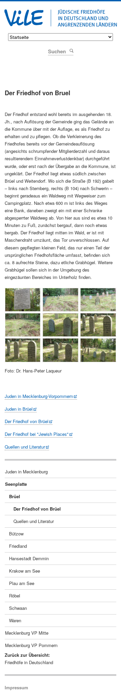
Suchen (71, 50)
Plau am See (21, 583)
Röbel (14, 595)
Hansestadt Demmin (29, 558)
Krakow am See (24, 571)
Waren (15, 620)
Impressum (16, 687)
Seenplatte (16, 484)
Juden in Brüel (19, 409)
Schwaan (18, 608)
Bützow (16, 533)
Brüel (14, 496)
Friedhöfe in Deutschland (29, 662)
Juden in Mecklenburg (26, 471)
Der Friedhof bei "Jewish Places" (37, 434)
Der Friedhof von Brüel (26, 421)
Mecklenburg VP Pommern (31, 645)
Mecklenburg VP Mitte (26, 633)
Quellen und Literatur (25, 447)
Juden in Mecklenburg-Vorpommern (39, 396)
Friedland (18, 546)
